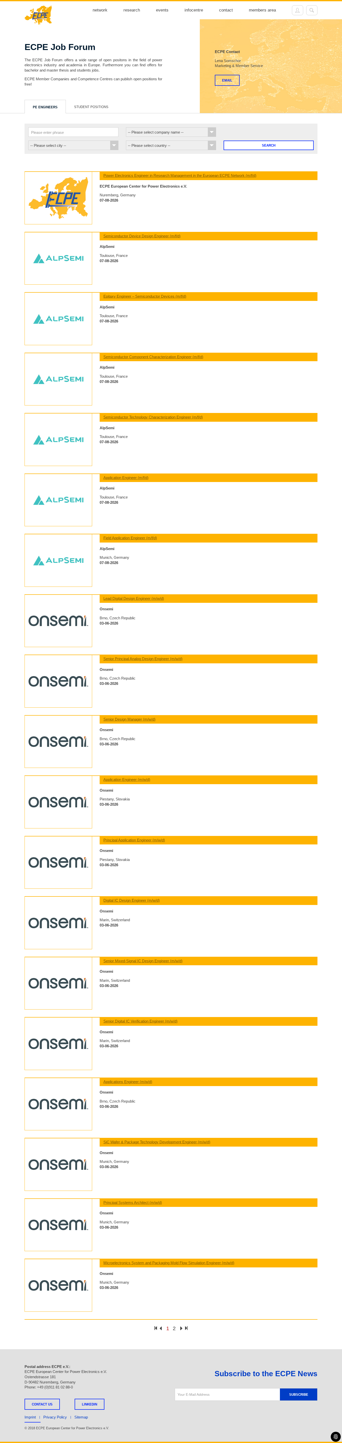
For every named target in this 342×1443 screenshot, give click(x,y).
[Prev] (160, 1329)
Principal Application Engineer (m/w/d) (134, 840)
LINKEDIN (89, 1404)
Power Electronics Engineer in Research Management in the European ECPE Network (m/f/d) (179, 175)
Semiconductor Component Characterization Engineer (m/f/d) (153, 357)
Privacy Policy (55, 1417)
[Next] (181, 1329)
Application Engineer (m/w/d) (126, 779)
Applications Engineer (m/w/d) (127, 1082)
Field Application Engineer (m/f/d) (130, 538)
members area (262, 10)
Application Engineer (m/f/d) (125, 477)
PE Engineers (45, 107)
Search (268, 145)
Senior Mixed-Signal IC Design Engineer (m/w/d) (143, 961)
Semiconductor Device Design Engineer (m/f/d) (142, 236)
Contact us (42, 1404)
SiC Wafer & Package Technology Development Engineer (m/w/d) (156, 1142)
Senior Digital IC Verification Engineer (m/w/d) (140, 1021)
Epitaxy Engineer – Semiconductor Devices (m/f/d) (144, 296)
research (131, 10)
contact (226, 10)
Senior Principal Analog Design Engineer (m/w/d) (143, 659)
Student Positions (91, 107)
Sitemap (81, 1417)
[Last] (186, 1328)
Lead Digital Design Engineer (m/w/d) (133, 598)
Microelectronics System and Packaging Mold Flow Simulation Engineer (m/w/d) (168, 1263)
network (100, 10)
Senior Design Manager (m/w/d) (129, 719)
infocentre (194, 10)
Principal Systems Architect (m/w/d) (132, 1202)
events (162, 10)
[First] (155, 1328)
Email (227, 80)
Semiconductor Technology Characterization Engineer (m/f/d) (153, 417)
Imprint (30, 1417)
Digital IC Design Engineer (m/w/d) (131, 900)
